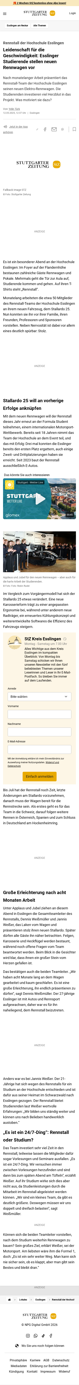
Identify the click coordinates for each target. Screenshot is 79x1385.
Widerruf (64, 1371)
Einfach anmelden (39, 776)
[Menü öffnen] (4, 13)
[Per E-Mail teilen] (54, 129)
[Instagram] (28, 1336)
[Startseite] (9, 1300)
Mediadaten (19, 1366)
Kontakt (32, 1371)
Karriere (35, 1360)
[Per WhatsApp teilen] (62, 129)
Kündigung (16, 1371)
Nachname (14, 723)
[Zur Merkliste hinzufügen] (73, 129)
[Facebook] (51, 1336)
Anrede (12, 688)
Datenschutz (60, 1360)
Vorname (13, 706)
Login (72, 13)
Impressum (48, 1371)
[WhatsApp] (36, 1336)
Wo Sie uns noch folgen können (42, 1346)
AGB (46, 1360)
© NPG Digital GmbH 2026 (39, 1325)
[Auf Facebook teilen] (45, 129)
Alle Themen (39, 25)
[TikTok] (43, 1336)
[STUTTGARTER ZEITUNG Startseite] (39, 13)
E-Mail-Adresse (16, 741)
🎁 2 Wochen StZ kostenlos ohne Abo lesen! (39, 3)
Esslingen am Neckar (17, 25)
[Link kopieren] (37, 129)
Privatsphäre (18, 1360)
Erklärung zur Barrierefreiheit (49, 1366)
